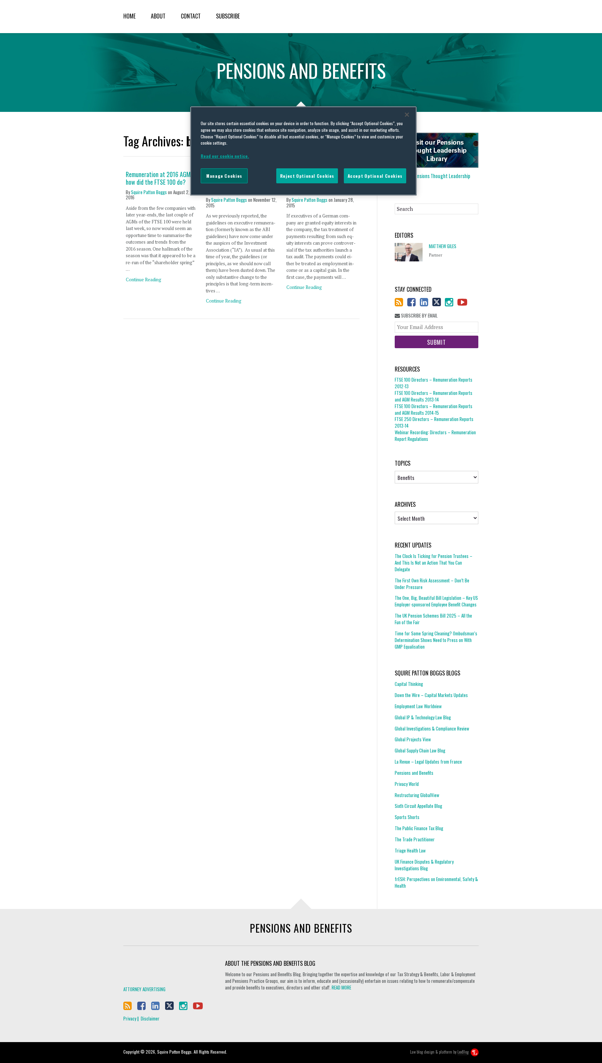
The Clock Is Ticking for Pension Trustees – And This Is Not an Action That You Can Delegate (433, 563)
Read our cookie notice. (225, 156)
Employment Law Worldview (418, 706)
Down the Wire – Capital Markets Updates (431, 694)
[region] (303, 151)
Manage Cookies (224, 176)
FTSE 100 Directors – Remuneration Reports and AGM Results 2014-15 (433, 409)
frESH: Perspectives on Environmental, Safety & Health (436, 882)
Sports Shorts (407, 816)
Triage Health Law (410, 850)
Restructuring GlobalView (417, 794)
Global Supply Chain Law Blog (420, 750)
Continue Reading (143, 279)
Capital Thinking (409, 684)
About (158, 16)
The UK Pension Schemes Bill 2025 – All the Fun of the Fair (433, 619)
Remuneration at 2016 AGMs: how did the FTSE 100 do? (160, 178)
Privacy (129, 1018)
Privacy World (407, 783)
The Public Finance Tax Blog (419, 828)
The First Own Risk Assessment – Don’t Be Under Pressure (432, 583)
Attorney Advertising (144, 989)
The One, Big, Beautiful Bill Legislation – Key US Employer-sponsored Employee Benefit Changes (436, 601)
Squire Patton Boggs (450, 16)
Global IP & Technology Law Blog (423, 717)
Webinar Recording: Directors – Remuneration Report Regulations (435, 435)
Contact (191, 16)
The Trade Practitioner (415, 839)
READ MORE (341, 987)
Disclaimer (150, 1018)
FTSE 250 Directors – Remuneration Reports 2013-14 (434, 422)
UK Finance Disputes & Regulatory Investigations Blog (424, 865)
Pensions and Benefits (414, 772)
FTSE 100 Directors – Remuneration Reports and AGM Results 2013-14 (433, 396)
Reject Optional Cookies (307, 176)
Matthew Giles (442, 246)
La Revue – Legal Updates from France (428, 761)
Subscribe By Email (419, 315)
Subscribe (228, 16)
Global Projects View (413, 739)
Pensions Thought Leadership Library (432, 179)
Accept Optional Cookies (375, 176)
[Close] (407, 114)
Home (129, 16)
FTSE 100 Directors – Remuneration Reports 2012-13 (433, 383)
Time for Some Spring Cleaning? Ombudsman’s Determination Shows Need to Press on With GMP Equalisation (436, 640)
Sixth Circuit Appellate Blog (418, 805)
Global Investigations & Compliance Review (432, 728)
